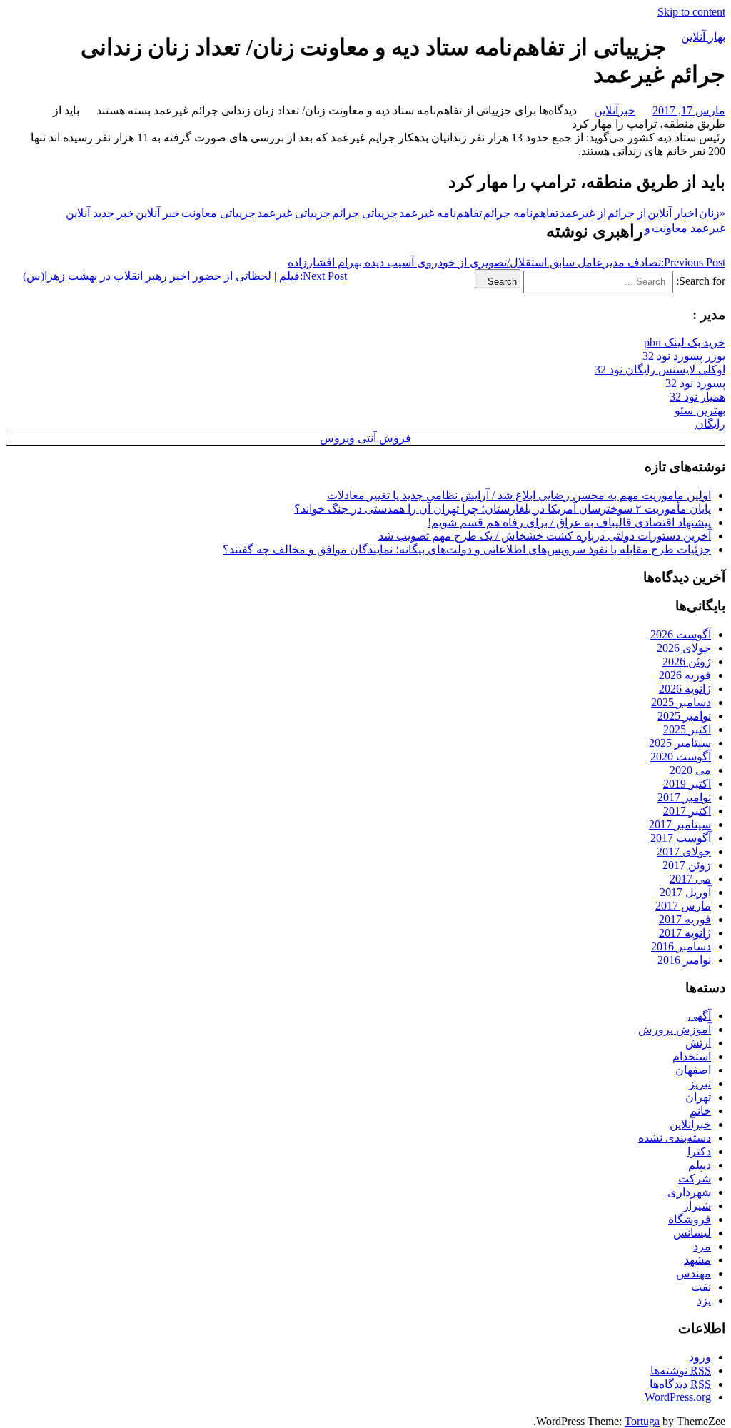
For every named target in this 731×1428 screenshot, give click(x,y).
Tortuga (642, 1421)
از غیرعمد (583, 213)
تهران (698, 1097)
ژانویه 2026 (685, 689)
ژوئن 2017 (686, 865)
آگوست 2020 (680, 756)
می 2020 (690, 770)
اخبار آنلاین (672, 213)
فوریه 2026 (685, 675)
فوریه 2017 (685, 919)
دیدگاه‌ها (680, 1384)
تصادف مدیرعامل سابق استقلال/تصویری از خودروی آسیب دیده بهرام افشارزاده (506, 262)
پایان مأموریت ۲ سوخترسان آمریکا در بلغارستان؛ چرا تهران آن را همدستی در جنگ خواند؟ (502, 509)
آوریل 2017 (685, 892)
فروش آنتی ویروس (365, 438)
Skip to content (691, 12)
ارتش (698, 1043)
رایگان (710, 424)
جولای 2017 (684, 851)
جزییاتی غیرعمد (294, 213)
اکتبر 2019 (687, 784)
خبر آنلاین (158, 213)
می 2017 (690, 879)
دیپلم (699, 1165)
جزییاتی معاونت (218, 213)
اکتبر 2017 (687, 811)
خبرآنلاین (614, 110)
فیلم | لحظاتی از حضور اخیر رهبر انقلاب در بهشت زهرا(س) (185, 276)
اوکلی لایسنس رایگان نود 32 (660, 369)
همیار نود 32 (697, 397)
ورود (700, 1357)
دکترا (699, 1151)
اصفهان (693, 1070)
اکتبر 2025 (687, 729)
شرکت (694, 1178)
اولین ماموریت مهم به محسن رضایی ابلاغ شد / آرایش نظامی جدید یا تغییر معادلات (519, 495)
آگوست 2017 (680, 838)
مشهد (697, 1260)
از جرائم (627, 213)
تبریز (700, 1083)
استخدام (691, 1056)
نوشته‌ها (680, 1370)
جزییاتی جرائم (365, 213)
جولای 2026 (684, 648)
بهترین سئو (700, 410)
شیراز (697, 1206)
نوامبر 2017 (684, 797)
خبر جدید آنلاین (100, 213)
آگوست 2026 (680, 634)
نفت (701, 1287)
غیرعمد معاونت (688, 228)
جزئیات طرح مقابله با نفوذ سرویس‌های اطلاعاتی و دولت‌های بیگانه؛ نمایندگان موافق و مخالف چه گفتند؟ (467, 549)
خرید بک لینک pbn (684, 342)
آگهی (699, 1016)
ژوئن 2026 (686, 661)
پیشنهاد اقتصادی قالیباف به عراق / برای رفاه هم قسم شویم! (569, 522)
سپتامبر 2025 (680, 743)
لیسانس (692, 1233)
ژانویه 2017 (685, 933)
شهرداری (689, 1192)
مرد (702, 1246)
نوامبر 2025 (684, 716)
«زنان (712, 213)
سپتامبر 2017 (680, 824)
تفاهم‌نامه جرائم (520, 213)
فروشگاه (689, 1219)
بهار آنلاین (703, 37)
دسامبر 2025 (681, 702)
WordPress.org (678, 1397)
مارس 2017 (683, 906)
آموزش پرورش (674, 1029)
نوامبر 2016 (684, 960)
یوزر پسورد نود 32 (683, 356)
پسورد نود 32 (695, 383)
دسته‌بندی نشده (674, 1138)
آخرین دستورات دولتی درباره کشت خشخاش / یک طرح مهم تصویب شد (544, 536)
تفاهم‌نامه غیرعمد (440, 213)
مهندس (693, 1273)
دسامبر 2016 (681, 946)
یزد (704, 1300)
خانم (700, 1111)
